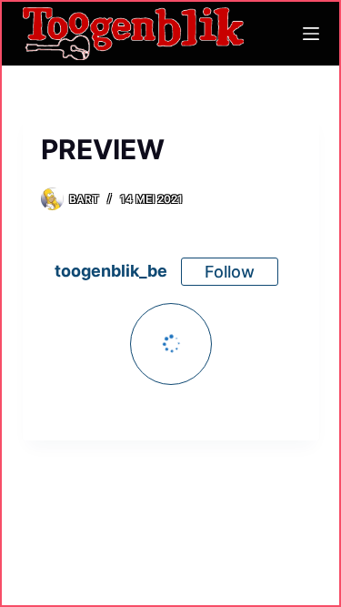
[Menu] (311, 33)
